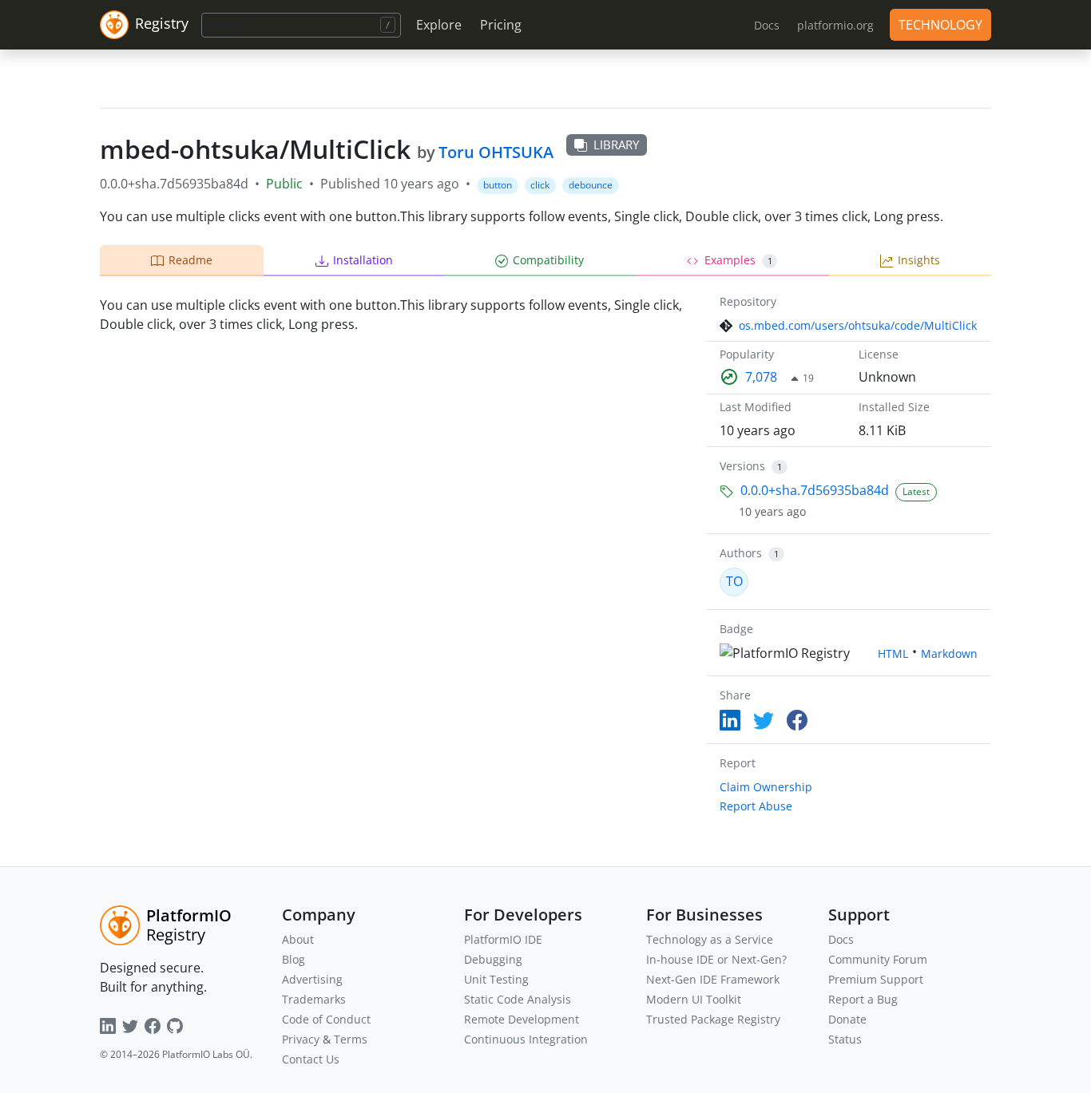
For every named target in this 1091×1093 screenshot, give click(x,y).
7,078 (761, 377)
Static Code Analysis (517, 999)
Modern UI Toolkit (693, 999)
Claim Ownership (766, 786)
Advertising (312, 979)
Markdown (949, 653)
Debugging (493, 959)
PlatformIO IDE (503, 939)
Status (845, 1039)
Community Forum (877, 959)
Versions (742, 465)
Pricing (501, 25)
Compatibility (548, 259)
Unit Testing (496, 979)
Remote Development (521, 1019)
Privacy (300, 1039)
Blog (293, 959)
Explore (439, 25)
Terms (350, 1039)
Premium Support (875, 979)
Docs (841, 939)
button (497, 185)
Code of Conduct (326, 1019)
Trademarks (314, 999)
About (298, 939)
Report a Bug (863, 999)
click (539, 185)
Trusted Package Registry (713, 1019)
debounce (591, 185)
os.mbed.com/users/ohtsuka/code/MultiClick (858, 325)
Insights (919, 259)
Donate (847, 1019)
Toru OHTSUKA (495, 152)
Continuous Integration (526, 1039)
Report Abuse (756, 806)
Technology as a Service (709, 939)
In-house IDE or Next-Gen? (716, 959)
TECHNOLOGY (940, 25)
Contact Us (310, 1059)
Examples (738, 259)
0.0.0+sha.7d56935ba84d (814, 490)
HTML (893, 653)
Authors (741, 552)
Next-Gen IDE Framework (713, 979)
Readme (190, 259)
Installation (363, 259)
